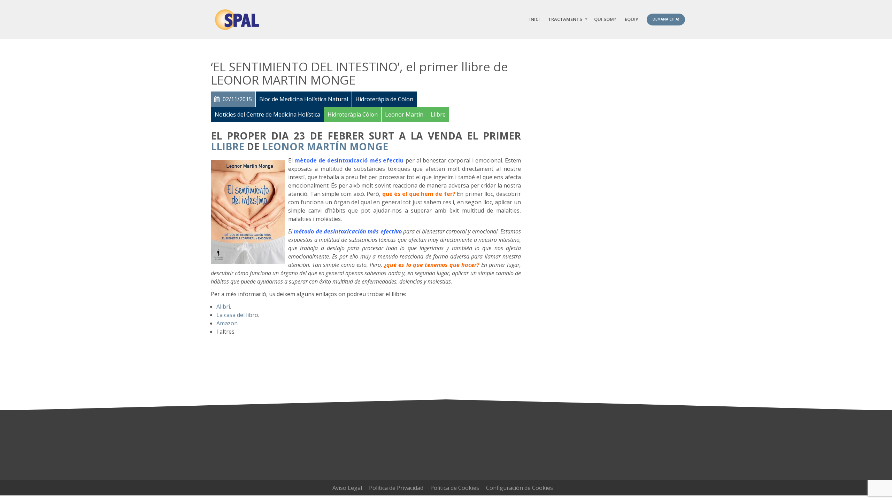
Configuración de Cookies (519, 488)
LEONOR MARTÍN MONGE (325, 146)
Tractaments (565, 19)
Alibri (223, 306)
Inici (534, 19)
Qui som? (605, 19)
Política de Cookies (454, 488)
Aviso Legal (347, 488)
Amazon (227, 323)
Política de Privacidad (396, 488)
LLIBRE (227, 146)
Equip (631, 19)
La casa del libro (237, 315)
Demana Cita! (666, 19)
